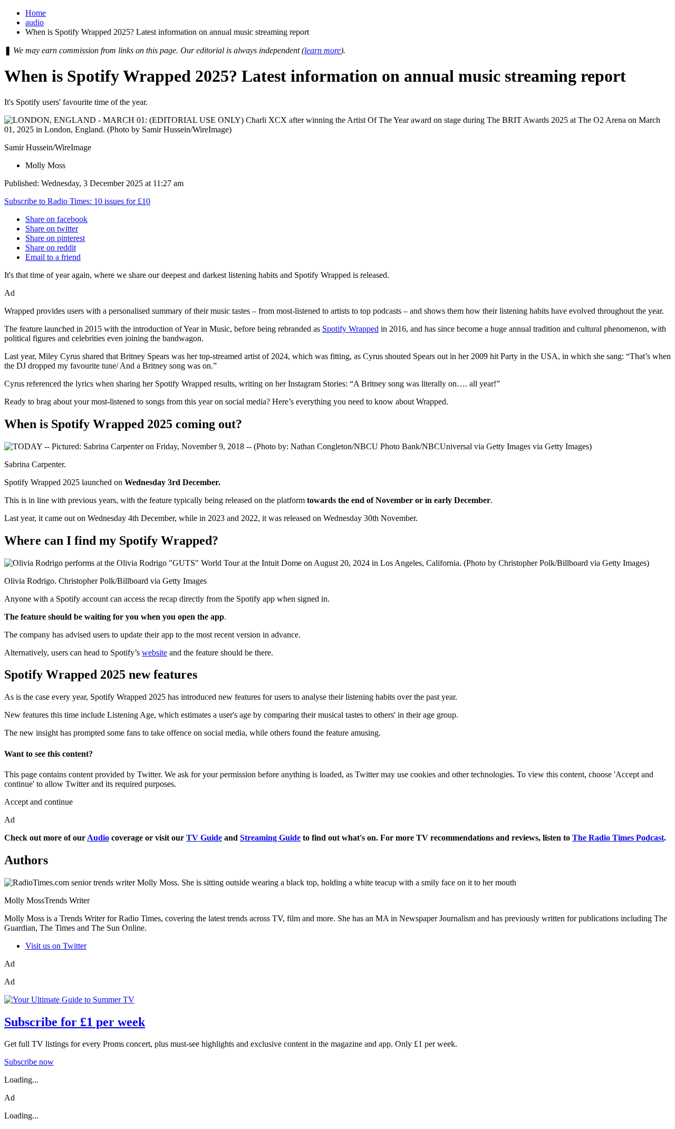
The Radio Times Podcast (618, 837)
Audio (98, 837)
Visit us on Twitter (55, 945)
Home (35, 12)
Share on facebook (56, 219)
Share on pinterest (55, 238)
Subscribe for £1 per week (74, 1022)
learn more (322, 50)
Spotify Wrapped (350, 328)
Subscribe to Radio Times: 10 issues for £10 (77, 201)
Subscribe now (29, 1061)
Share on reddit (50, 247)
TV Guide (204, 837)
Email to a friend (53, 257)
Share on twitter (51, 228)
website (154, 652)
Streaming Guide (270, 837)
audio (34, 22)
